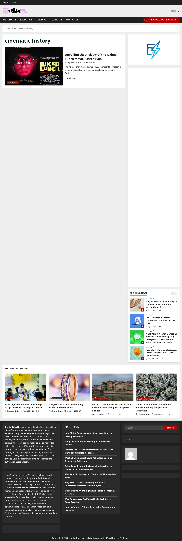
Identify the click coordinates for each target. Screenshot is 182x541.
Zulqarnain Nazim (73, 63)
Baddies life (150, 299)
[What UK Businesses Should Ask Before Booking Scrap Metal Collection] (156, 387)
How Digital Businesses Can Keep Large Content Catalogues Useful (23, 406)
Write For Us (9, 19)
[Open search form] (179, 10)
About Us (57, 19)
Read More (72, 78)
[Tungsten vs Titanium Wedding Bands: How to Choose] (69, 387)
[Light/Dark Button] (173, 11)
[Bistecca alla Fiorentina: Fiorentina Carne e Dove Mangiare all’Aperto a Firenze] (112, 387)
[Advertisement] (153, 177)
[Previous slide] (172, 293)
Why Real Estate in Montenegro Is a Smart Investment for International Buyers (137, 304)
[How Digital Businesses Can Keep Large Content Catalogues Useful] (25, 387)
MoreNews (111, 538)
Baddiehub (26, 19)
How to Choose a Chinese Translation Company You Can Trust (137, 321)
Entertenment (13, 82)
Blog (105, 398)
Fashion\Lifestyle (57, 398)
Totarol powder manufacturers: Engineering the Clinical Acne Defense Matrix (137, 353)
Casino (10, 398)
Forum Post (42, 19)
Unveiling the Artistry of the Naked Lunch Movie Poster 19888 (34, 66)
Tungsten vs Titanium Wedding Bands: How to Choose (66, 406)
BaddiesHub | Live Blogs (164, 19)
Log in (127, 439)
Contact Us (72, 19)
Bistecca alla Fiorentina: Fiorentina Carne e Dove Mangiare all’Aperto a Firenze (111, 407)
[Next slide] (175, 293)
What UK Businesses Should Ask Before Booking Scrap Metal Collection (153, 407)
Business (98, 398)
